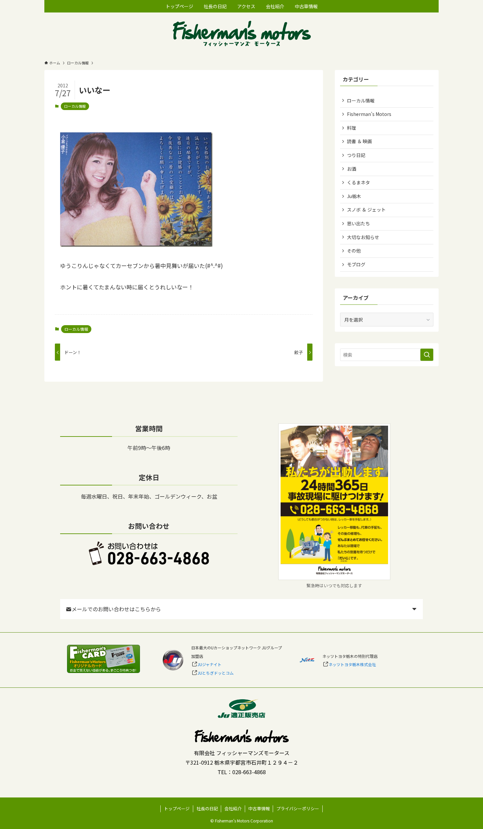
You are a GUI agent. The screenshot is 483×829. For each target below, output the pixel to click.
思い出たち (358, 223)
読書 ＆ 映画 (359, 141)
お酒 (351, 169)
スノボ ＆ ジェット (366, 209)
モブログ (356, 264)
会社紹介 (233, 808)
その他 (354, 250)
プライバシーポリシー (297, 808)
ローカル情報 (75, 106)
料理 (351, 127)
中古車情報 (259, 808)
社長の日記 (207, 808)
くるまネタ (358, 182)
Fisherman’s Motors (369, 114)
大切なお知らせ (363, 237)
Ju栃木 (354, 196)
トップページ (177, 808)
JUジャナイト (209, 664)
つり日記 (356, 155)
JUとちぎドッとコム (215, 673)
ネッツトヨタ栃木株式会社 (352, 664)
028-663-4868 (249, 772)
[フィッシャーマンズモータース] (241, 34)
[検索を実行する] (426, 354)
